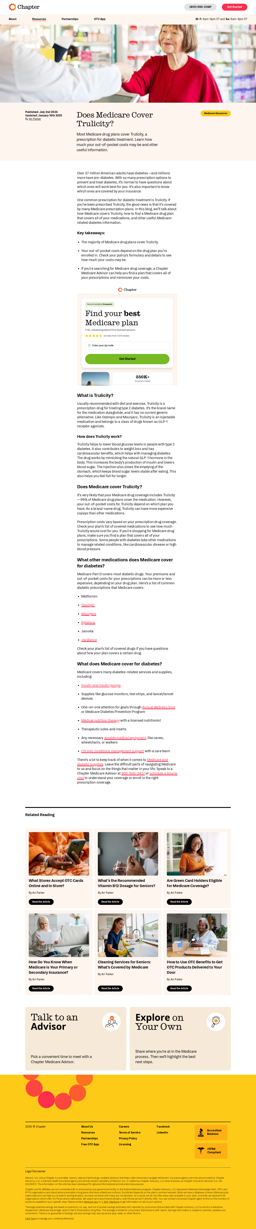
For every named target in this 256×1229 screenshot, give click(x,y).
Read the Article (41, 901)
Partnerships (70, 19)
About (13, 19)
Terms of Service (130, 1132)
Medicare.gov (91, 1202)
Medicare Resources (215, 113)
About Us (87, 1126)
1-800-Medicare (110, 1202)
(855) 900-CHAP (200, 7)
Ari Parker (35, 119)
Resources (39, 19)
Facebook (163, 1126)
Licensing (125, 1144)
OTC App (100, 19)
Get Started (234, 7)
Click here (30, 1218)
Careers (124, 1126)
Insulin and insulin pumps (101, 685)
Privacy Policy (128, 1138)
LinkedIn (162, 1132)
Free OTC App (90, 1144)
